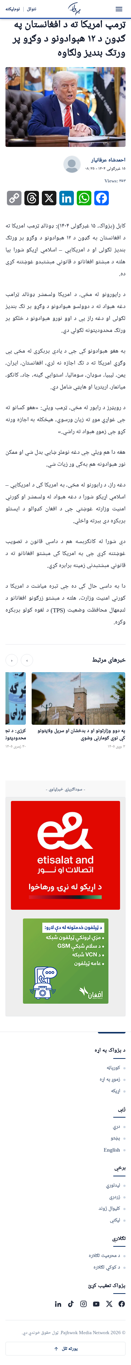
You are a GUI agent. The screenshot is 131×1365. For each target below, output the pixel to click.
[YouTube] (96, 1304)
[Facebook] (122, 1304)
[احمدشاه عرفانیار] (72, 164)
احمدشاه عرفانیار (108, 160)
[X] (109, 1304)
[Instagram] (83, 1304)
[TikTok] (71, 1304)
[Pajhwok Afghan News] (74, 9)
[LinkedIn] (58, 1304)
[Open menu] (119, 9)
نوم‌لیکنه (12, 9)
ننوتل (31, 9)
